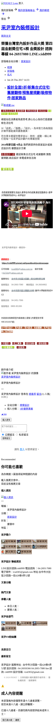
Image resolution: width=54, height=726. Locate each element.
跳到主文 (6, 36)
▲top (4, 414)
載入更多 (6, 420)
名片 (9, 74)
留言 (39, 394)
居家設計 (26, 61)
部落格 (10, 71)
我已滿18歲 (7, 720)
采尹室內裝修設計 (20, 27)
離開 (17, 720)
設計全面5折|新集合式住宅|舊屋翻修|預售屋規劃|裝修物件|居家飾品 (29, 92)
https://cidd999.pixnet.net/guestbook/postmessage (25, 263)
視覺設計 (24, 405)
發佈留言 (6, 438)
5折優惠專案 (26, 409)
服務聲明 (32, 680)
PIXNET (13, 677)
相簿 (9, 67)
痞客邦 (32, 394)
